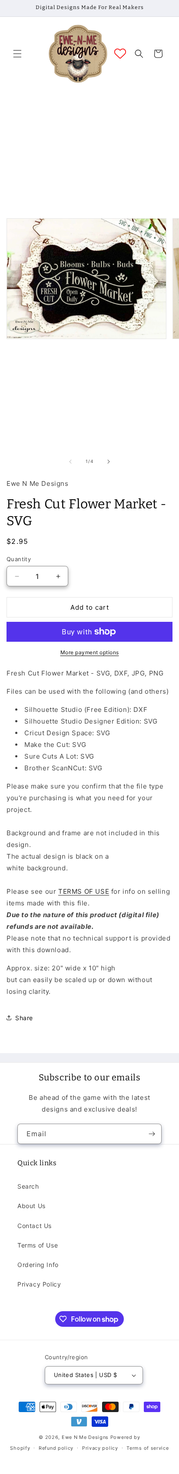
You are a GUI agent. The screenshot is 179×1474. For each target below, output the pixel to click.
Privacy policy (100, 1448)
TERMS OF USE (83, 891)
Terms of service (147, 1448)
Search (28, 1186)
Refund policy (56, 1448)
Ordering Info (38, 1264)
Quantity (19, 559)
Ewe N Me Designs (85, 1437)
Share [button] (24, 1017)
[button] (17, 53)
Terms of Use (37, 1245)
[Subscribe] (151, 1134)
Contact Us (34, 1225)
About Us (31, 1205)
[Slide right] (108, 461)
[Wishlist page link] (120, 53)
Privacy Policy (39, 1284)
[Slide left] (70, 461)
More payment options (89, 652)
